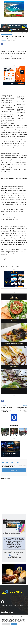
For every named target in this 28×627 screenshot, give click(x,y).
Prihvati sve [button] (14, 624)
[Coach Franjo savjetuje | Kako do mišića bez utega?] (5, 431)
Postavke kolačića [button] (6, 624)
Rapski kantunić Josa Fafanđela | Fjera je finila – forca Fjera (22, 435)
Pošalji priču (14, 470)
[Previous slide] (3, 347)
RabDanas (4, 40)
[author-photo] (14, 417)
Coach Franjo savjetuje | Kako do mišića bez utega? (5, 435)
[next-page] (14, 439)
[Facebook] (2, 44)
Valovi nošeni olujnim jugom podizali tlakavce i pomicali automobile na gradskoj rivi (21, 409)
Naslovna (2, 32)
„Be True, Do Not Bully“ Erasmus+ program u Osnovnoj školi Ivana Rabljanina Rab (6, 409)
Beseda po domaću (7, 32)
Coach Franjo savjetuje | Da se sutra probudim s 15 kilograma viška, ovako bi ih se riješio (14, 435)
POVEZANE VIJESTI (14, 425)
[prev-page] (13, 439)
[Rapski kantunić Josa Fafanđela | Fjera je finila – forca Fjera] (23, 431)
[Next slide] (25, 347)
